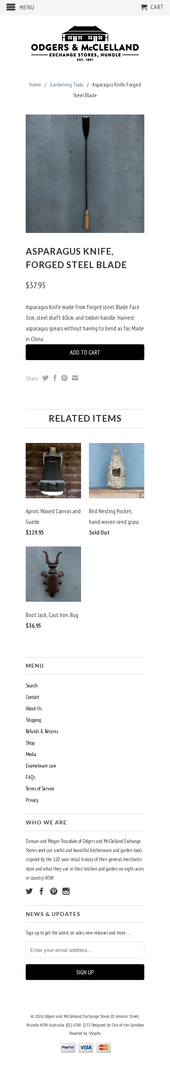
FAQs (30, 777)
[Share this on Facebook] (54, 378)
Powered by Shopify (85, 1033)
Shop (30, 743)
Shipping (33, 720)
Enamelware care (41, 765)
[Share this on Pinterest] (63, 378)
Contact (32, 697)
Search (32, 685)
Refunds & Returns (42, 731)
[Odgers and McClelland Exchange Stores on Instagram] (66, 891)
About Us (34, 708)
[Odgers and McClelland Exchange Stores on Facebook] (41, 891)
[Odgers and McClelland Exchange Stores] (85, 41)
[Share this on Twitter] (44, 378)
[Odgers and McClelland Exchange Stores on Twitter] (29, 891)
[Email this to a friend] (74, 378)
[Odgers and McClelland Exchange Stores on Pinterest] (53, 891)
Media (31, 754)
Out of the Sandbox (128, 1025)
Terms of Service (40, 788)
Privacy (32, 800)
